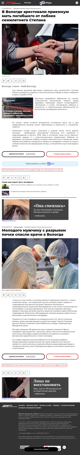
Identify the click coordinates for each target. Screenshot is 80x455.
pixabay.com (6, 76)
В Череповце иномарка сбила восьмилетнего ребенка (28, 191)
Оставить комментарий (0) (62, 154)
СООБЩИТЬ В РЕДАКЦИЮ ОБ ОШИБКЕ (29, 408)
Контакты (21, 405)
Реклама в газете (32, 405)
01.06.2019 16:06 (6, 8)
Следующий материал (41, 449)
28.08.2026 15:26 (7, 227)
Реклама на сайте (45, 405)
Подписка (56, 405)
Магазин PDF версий (67, 405)
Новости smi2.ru (9, 221)
